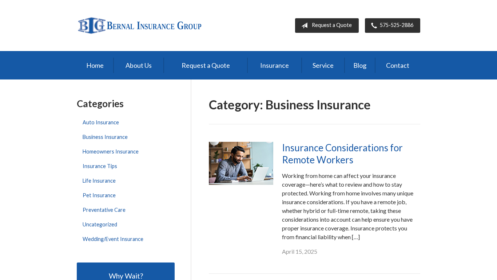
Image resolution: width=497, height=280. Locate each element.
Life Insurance (99, 181)
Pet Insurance (99, 195)
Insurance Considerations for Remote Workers (342, 154)
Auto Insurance (101, 122)
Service (323, 65)
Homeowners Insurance (111, 151)
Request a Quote (332, 25)
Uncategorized (100, 224)
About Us (139, 65)
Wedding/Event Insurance (113, 239)
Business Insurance (105, 137)
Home (95, 65)
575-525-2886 (396, 25)
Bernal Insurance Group (139, 25)
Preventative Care (104, 210)
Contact (397, 65)
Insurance (274, 65)
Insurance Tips (100, 166)
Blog (359, 65)
